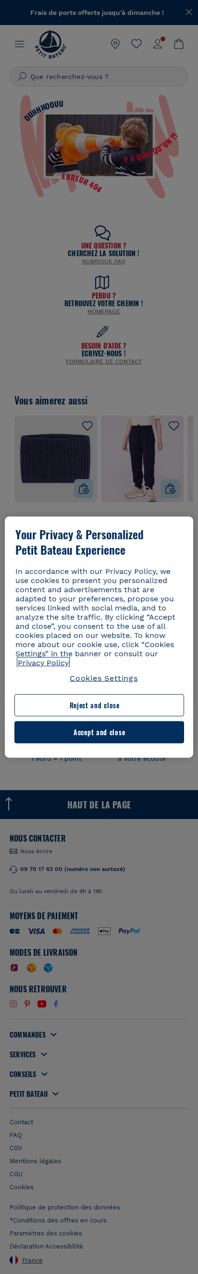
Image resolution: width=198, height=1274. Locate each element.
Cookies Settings (104, 678)
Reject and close (95, 705)
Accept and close (99, 732)
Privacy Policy (43, 662)
